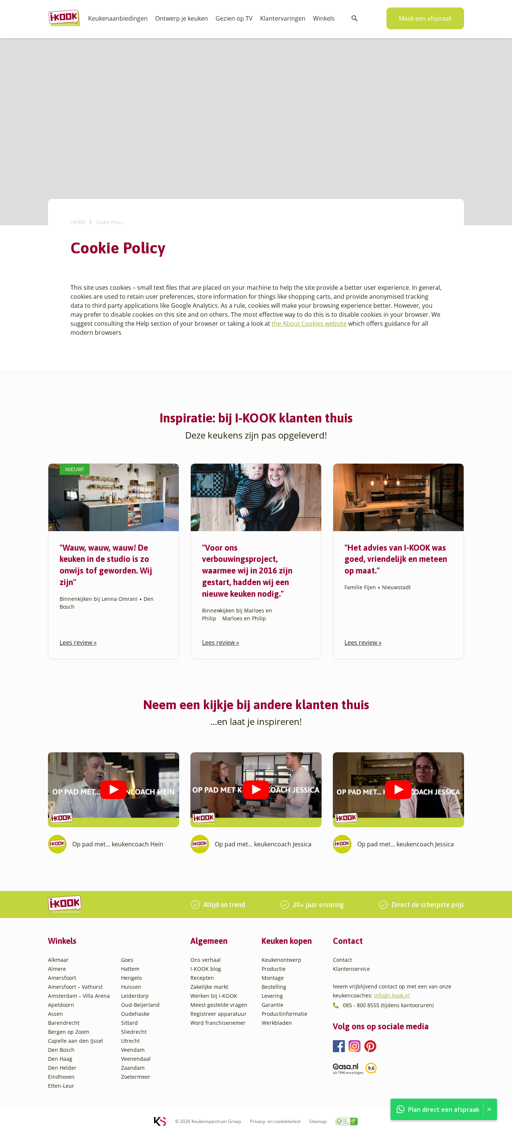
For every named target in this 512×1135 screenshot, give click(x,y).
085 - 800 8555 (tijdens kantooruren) (388, 1005)
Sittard (129, 1022)
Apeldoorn (61, 1004)
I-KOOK (77, 222)
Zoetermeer (135, 1076)
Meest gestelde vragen (218, 1004)
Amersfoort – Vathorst (75, 986)
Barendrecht (63, 1022)
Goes (127, 959)
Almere (57, 968)
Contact (342, 959)
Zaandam (133, 1067)
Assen (55, 1013)
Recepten (202, 977)
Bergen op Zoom (68, 1031)
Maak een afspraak (425, 18)
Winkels (324, 18)
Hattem (130, 968)
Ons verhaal (205, 959)
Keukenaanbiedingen (118, 18)
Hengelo (131, 977)
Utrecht (130, 1040)
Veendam (133, 1049)
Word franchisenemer (218, 1022)
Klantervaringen (282, 18)
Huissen (131, 986)
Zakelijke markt (209, 986)
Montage (273, 977)
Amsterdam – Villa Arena (79, 995)
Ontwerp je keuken (181, 18)
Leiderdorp (135, 995)
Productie (274, 968)
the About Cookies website (309, 323)
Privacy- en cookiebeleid (275, 1121)
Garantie (272, 1004)
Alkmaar (58, 959)
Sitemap (317, 1121)
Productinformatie (284, 1013)
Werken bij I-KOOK (213, 995)
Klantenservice (351, 968)
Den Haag (60, 1058)
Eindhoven (61, 1076)
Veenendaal (136, 1058)
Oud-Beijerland (140, 1004)
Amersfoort (62, 977)
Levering (272, 995)
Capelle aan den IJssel (75, 1040)
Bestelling (274, 986)
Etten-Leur (61, 1085)
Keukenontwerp (281, 959)
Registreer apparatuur (218, 1013)
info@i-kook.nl (392, 995)
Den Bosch (61, 1049)
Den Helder (62, 1067)
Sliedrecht (134, 1031)
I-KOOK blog (205, 968)
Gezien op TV (234, 18)
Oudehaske (135, 1013)
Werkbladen (277, 1022)
